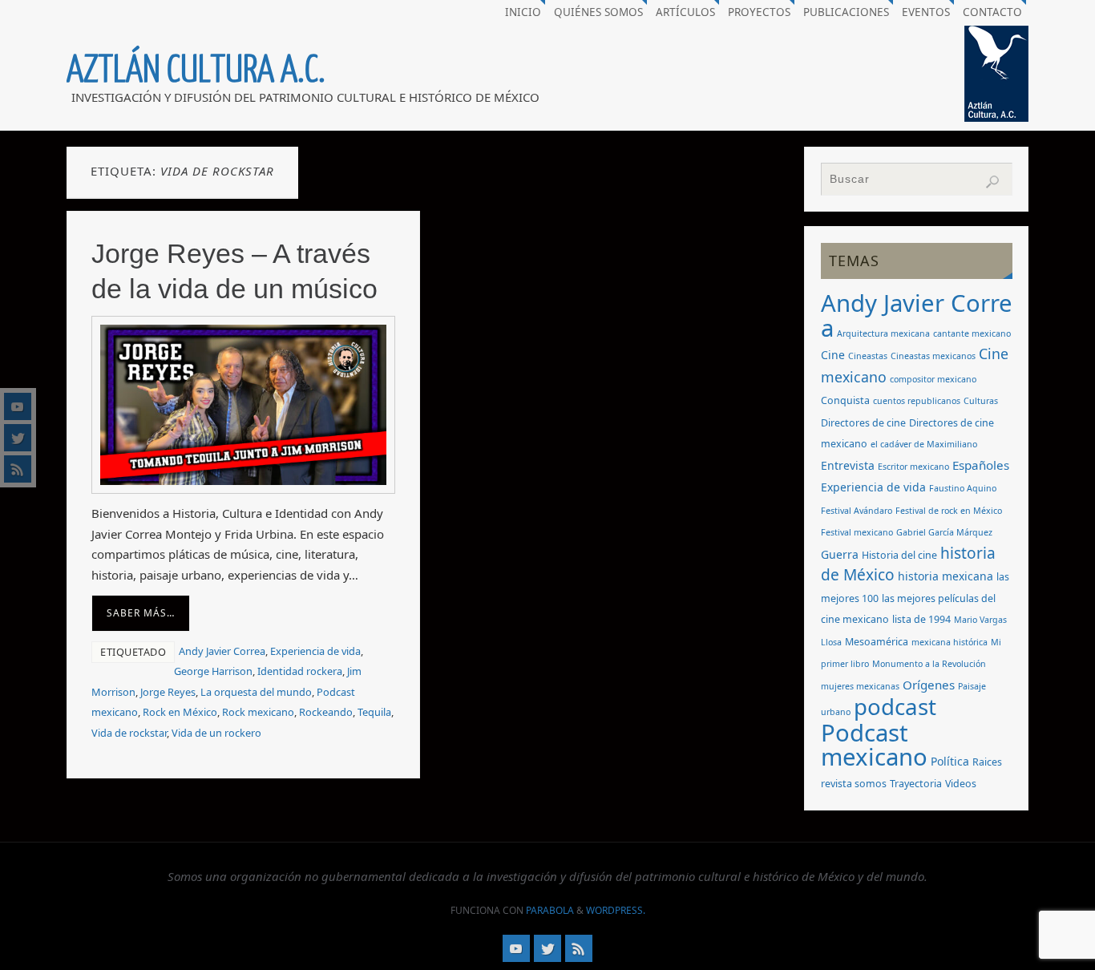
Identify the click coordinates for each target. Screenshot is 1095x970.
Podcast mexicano (874, 745)
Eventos (926, 12)
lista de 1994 (921, 619)
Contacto (992, 12)
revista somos (854, 783)
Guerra (840, 554)
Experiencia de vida (315, 651)
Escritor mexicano (913, 466)
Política (950, 761)
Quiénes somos (598, 12)
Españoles (980, 465)
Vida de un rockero (216, 732)
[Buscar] (992, 182)
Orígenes (929, 685)
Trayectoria (916, 783)
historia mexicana (945, 576)
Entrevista (848, 465)
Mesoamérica (876, 642)
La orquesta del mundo (256, 692)
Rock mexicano (258, 712)
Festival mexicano (857, 532)
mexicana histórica (949, 642)
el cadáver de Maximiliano (924, 444)
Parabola (550, 910)
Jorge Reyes (168, 692)
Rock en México (180, 712)
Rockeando (326, 712)
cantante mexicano (972, 333)
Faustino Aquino (962, 488)
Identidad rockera (299, 671)
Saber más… (141, 613)
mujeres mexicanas (860, 686)
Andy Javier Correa (222, 651)
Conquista (845, 400)
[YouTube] (17, 406)
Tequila (374, 712)
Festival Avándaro (856, 510)
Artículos (685, 12)
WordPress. (615, 910)
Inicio (523, 12)
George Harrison (213, 671)
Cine (833, 354)
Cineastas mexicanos (933, 356)
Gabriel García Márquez (944, 532)
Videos (960, 783)
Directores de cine (863, 423)
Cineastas (867, 356)
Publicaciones (846, 12)
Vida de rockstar (129, 732)
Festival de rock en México (948, 510)
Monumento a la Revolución (929, 663)
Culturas (981, 400)
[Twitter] (17, 437)
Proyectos (759, 12)
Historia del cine (899, 555)
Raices (987, 762)
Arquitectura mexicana (883, 333)
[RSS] (17, 469)
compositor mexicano (933, 379)
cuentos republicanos (916, 400)
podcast (895, 706)
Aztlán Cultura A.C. (196, 70)
